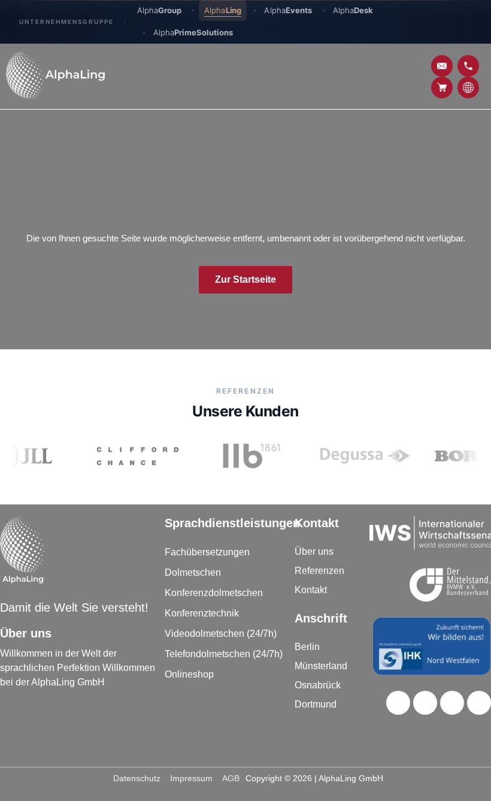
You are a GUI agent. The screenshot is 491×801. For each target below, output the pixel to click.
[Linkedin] (425, 703)
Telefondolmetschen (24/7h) (224, 654)
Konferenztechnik (202, 613)
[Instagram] (452, 703)
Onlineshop (189, 674)
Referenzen (319, 571)
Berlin (307, 647)
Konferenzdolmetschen (214, 593)
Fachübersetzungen (207, 552)
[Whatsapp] (479, 703)
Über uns (314, 551)
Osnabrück (318, 685)
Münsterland (321, 666)
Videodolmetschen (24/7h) (221, 633)
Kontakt (311, 590)
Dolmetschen (193, 572)
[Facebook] (398, 703)
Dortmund (316, 704)
